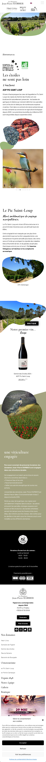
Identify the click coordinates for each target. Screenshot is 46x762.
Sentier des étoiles (7, 649)
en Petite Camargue (8, 673)
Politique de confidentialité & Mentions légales (23, 759)
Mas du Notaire (6, 653)
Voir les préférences (23, 754)
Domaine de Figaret (8, 645)
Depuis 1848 (7, 678)
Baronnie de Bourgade (9, 657)
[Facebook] (16, 630)
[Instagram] (21, 630)
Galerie (4, 687)
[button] (43, 720)
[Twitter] (25, 630)
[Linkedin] (30, 630)
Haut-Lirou (5, 640)
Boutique (5, 692)
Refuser (23, 749)
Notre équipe (7, 682)
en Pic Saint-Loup (7, 668)
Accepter (23, 743)
